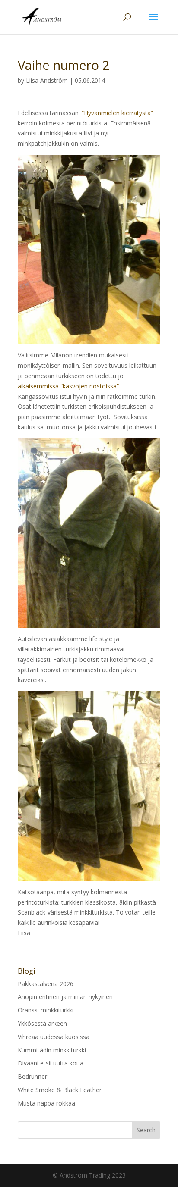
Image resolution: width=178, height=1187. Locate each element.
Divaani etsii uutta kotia (50, 1063)
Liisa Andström (47, 80)
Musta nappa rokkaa (46, 1103)
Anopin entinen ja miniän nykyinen (65, 997)
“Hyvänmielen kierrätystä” (117, 113)
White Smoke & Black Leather (60, 1090)
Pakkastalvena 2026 (45, 984)
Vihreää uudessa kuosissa (53, 1037)
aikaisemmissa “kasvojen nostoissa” (68, 386)
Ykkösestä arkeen (42, 1023)
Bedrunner (32, 1076)
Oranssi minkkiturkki (45, 1010)
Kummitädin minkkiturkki (52, 1050)
